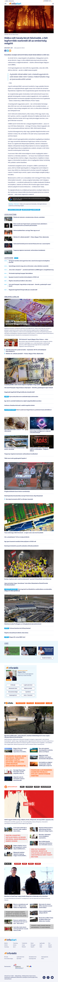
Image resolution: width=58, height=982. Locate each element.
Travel (31, 863)
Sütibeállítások (7, 979)
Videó (41, 946)
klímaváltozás (35, 209)
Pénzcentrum (21, 703)
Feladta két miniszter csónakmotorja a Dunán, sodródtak (14, 448)
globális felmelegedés (15, 209)
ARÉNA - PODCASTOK (9, 1)
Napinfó (32, 946)
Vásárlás (29, 786)
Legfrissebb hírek (20, 956)
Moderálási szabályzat (22, 977)
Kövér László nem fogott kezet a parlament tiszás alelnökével (33, 410)
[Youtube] (52, 977)
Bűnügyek (33, 945)
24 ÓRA (16, 258)
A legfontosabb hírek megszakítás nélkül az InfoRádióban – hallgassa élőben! (39, 449)
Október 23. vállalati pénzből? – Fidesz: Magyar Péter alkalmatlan (24, 353)
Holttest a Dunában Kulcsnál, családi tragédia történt (19, 405)
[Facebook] (48, 977)
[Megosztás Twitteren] (8, 50)
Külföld (5, 945)
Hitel (22, 786)
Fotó (49, 943)
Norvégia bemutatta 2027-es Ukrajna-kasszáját (19, 499)
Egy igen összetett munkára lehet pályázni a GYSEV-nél (20, 541)
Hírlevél (49, 945)
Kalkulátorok (45, 786)
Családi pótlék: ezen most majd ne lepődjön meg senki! (22, 384)
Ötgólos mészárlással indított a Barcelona (16, 632)
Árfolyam (30, 703)
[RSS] (44, 977)
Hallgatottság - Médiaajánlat (22, 975)
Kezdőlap (11, 204)
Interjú (23, 945)
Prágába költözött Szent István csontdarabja (17, 491)
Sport (24, 863)
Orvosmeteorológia (8, 958)
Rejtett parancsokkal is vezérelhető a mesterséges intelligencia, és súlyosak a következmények (40, 431)
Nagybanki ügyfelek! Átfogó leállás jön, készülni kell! (19, 392)
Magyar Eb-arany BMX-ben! (17, 637)
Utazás (37, 786)
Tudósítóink (24, 943)
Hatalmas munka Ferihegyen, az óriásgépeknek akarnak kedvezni (22, 624)
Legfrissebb (42, 943)
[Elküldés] (10, 50)
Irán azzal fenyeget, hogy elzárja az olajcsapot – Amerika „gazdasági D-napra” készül (28, 387)
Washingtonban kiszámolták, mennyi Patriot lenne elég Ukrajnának (23, 496)
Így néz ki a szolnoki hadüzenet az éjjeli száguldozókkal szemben (22, 401)
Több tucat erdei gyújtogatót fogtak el (15, 458)
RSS (36, 977)
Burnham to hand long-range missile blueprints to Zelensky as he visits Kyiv (26, 896)
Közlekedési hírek (32, 956)
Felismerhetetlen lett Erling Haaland (19, 628)
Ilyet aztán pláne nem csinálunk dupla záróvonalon (23, 396)
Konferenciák (40, 703)
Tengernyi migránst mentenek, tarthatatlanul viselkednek (21, 454)
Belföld (5, 943)
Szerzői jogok (31, 977)
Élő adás (13, 685)
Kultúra (14, 945)
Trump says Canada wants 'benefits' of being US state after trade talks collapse (16, 914)
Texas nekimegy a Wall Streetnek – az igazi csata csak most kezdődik (23, 532)
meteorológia (26, 209)
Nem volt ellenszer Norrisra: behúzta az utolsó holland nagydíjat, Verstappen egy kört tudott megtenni (41, 853)
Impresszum (32, 975)
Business (17, 863)
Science (38, 863)
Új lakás (48, 703)
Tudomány (15, 943)
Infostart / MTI (8, 48)
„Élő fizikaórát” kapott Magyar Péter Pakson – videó (33, 339)
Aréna (42, 958)
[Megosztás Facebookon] (5, 50)
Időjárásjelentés (44, 956)
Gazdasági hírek (32, 958)
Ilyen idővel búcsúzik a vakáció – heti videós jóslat (14, 430)
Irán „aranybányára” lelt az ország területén (16, 537)
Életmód (16, 204)
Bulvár (32, 943)
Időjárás (50, 946)
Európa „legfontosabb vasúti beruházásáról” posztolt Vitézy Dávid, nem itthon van (27, 579)
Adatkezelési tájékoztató (10, 977)
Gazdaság (6, 946)
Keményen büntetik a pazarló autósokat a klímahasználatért (21, 546)
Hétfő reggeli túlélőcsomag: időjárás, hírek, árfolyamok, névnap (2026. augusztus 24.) (29, 819)
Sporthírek (19, 958)
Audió (41, 945)
